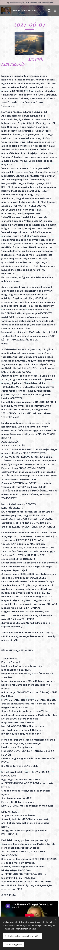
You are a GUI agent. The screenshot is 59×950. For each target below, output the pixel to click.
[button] (49, 10)
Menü (55, 10)
